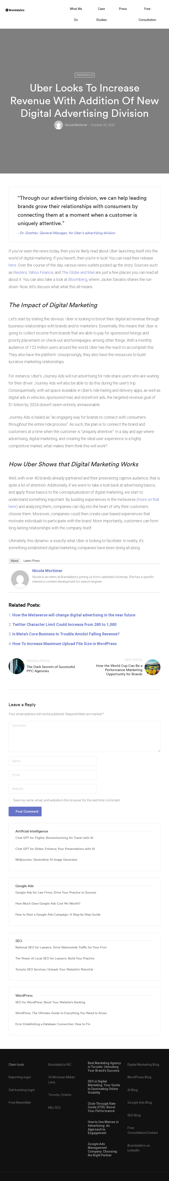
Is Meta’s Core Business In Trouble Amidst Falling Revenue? (65, 634)
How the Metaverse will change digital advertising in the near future (73, 615)
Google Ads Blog (139, 1102)
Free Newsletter (20, 1102)
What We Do (76, 14)
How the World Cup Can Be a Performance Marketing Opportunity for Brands (119, 669)
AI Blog (132, 1090)
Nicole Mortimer (76, 125)
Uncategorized (84, 75)
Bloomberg (77, 279)
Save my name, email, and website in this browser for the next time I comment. (66, 800)
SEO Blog (134, 1115)
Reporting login (20, 1077)
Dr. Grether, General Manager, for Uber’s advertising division (67, 233)
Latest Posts (32, 560)
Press (123, 9)
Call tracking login (22, 1090)
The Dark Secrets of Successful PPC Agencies (51, 668)
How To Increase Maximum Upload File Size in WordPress (64, 643)
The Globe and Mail (78, 272)
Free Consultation (147, 14)
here (12, 265)
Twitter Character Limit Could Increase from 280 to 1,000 (64, 624)
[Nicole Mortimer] (20, 578)
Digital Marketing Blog (143, 1064)
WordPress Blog (139, 1077)
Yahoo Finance (40, 272)
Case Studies (101, 14)
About (14, 560)
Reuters (20, 272)
